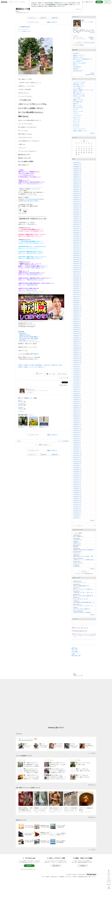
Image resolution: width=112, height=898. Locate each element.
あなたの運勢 (74, 651)
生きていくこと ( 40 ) (78, 111)
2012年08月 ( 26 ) (77, 488)
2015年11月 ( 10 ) (77, 413)
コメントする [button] (52, 374)
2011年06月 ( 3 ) (77, 516)
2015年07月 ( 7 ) (77, 420)
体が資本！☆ (21, 407)
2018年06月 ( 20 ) (77, 352)
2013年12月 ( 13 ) (77, 457)
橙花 (83, 20)
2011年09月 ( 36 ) (77, 510)
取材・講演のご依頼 (76, 655)
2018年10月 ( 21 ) (77, 345)
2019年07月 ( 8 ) (77, 327)
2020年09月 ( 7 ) (77, 300)
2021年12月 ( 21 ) (77, 271)
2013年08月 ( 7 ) (77, 465)
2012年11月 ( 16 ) (77, 483)
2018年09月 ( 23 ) (77, 347)
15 (91, 148)
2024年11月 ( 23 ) (77, 203)
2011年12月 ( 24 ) (77, 504)
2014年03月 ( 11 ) (77, 452)
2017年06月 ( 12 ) (77, 376)
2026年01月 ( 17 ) (77, 176)
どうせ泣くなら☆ (25, 27)
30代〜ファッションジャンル (25, 739)
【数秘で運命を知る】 (32, 285)
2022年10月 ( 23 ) (77, 251)
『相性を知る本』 (22, 333)
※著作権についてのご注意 (78, 675)
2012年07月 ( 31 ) (77, 490)
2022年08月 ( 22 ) (77, 255)
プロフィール (84, 22)
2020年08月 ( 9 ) (77, 302)
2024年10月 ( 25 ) (77, 205)
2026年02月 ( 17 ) (77, 174)
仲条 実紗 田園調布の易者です (81, 585)
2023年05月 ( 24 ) (77, 238)
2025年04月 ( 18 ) (77, 193)
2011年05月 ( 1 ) (77, 518)
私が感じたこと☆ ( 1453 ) (79, 95)
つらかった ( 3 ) (76, 119)
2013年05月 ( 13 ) (77, 471)
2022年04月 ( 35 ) (77, 263)
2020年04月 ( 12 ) (77, 310)
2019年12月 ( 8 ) (77, 317)
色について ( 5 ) (76, 121)
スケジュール (74, 650)
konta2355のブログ (77, 539)
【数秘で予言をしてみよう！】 (34, 258)
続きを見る (92, 32)
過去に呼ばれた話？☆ (78, 70)
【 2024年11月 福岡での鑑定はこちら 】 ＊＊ (36, 267)
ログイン (107, 2)
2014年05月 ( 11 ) (77, 448)
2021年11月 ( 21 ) (77, 273)
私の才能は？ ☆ (76, 53)
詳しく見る (56, 865)
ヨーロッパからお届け (75, 760)
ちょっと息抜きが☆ (77, 61)
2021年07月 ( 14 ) (77, 281)
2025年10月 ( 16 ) (77, 182)
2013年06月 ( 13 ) (77, 469)
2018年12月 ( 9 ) (77, 341)
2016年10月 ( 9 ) (77, 391)
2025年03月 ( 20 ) (77, 195)
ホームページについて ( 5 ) (79, 128)
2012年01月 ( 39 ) (77, 502)
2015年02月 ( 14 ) (77, 430)
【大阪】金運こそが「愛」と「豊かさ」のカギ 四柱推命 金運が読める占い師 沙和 (84, 592)
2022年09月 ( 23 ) (77, 253)
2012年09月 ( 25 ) (77, 486)
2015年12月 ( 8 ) (77, 411)
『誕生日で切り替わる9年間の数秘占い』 (29, 336)
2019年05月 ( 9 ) (77, 331)
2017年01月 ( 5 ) (77, 385)
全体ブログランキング (77, 37)
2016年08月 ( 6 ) (77, 395)
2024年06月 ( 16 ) (77, 213)
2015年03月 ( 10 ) (77, 428)
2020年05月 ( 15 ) (77, 308)
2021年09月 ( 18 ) (77, 277)
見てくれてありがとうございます (80, 599)
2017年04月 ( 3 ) (77, 380)
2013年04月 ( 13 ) (77, 473)
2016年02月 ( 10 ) (77, 407)
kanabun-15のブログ (78, 563)
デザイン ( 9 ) (76, 123)
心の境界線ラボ (76, 566)
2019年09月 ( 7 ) (77, 323)
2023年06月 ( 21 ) (77, 236)
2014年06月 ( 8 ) (77, 446)
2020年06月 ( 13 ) (77, 306)
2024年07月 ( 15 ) (77, 211)
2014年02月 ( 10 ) (77, 453)
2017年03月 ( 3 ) (77, 382)
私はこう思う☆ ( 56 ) (78, 107)
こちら (34, 324)
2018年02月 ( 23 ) (77, 360)
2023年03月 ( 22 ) (77, 242)
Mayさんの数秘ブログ (78, 536)
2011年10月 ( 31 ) (77, 508)
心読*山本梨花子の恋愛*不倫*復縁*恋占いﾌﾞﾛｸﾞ (83, 602)
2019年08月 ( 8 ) (77, 325)
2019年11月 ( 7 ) (76, 319)
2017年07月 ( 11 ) (77, 374)
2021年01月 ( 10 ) (77, 292)
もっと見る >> (21, 411)
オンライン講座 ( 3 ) (77, 88)
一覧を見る (92, 73)
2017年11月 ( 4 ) (77, 366)
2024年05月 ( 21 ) (77, 214)
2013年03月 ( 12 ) (77, 475)
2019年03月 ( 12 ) (77, 335)
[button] (109, 887)
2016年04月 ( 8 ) (77, 403)
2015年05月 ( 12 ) (77, 424)
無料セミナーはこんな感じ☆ (79, 63)
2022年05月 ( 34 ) (77, 261)
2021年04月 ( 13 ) (77, 286)
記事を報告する (64, 385)
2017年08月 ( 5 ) (77, 372)
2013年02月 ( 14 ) (77, 477)
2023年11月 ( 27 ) (77, 226)
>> (87, 141)
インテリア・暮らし (49, 760)
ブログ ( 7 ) (75, 113)
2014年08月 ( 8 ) (77, 442)
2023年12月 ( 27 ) (77, 224)
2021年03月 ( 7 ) (77, 288)
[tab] (25, 739)
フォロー (30, 392)
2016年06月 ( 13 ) (77, 399)
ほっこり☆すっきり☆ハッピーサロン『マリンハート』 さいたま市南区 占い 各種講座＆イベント (84, 605)
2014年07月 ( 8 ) (77, 444)
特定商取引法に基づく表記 (85, 876)
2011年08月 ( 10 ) (77, 512)
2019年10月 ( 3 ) (77, 321)
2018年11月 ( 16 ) (77, 343)
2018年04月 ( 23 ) (77, 356)
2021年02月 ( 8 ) (77, 290)
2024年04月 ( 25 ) (77, 216)
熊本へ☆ (20, 400)
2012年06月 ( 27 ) (77, 492)
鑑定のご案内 (74, 648)
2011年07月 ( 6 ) (77, 514)
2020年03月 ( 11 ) (77, 312)
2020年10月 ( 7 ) (77, 298)
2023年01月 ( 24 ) (77, 246)
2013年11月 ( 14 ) (77, 459)
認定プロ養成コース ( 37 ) (79, 94)
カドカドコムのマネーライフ (79, 582)
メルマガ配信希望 (35, 357)
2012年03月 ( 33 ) (77, 498)
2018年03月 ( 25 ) (77, 358)
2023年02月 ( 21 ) (77, 244)
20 (86, 150)
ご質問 (73, 654)
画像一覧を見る (91, 74)
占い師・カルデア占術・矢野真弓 (81, 609)
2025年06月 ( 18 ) (77, 189)
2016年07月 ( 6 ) (77, 397)
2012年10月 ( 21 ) (77, 484)
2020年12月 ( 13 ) (77, 294)
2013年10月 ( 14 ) (77, 461)
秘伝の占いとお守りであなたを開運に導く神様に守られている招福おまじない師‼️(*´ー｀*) (84, 595)
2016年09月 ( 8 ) (77, 393)
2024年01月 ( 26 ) (77, 222)
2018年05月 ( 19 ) (77, 354)
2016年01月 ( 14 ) (77, 409)
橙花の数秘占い (32, 326)
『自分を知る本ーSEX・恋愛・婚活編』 (28, 338)
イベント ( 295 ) (76, 97)
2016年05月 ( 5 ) (77, 401)
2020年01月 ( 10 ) (77, 316)
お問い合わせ (54, 876)
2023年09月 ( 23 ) (77, 230)
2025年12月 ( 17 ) (77, 178)
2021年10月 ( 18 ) (77, 275)
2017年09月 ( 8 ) (77, 370)
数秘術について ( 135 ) (78, 99)
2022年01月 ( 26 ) (77, 269)
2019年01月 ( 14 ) (77, 339)
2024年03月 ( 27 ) (77, 218)
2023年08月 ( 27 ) (77, 232)
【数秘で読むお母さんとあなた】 (35, 279)
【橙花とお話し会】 (31, 290)
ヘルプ (94, 876)
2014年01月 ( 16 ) (77, 455)
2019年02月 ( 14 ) (77, 337)
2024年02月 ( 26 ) (77, 220)
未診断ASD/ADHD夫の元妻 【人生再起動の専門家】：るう (84, 549)
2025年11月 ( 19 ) (77, 180)
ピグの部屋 (90, 22)
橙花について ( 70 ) (77, 105)
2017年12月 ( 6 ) (77, 364)
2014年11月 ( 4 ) (77, 436)
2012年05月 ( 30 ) (77, 494)
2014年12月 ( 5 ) (77, 434)
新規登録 (99, 2)
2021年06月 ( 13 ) (77, 282)
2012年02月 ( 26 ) (77, 500)
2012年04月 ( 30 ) (77, 496)
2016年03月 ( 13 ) (77, 405)
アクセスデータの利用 (71, 876)
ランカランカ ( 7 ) (77, 115)
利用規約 (62, 876)
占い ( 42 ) (75, 109)
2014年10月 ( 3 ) (77, 438)
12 (84, 148)
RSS (76, 674)
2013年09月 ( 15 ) (77, 463)
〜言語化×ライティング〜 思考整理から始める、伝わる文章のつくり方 (84, 559)
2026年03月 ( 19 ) (77, 172)
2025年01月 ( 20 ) (77, 199)
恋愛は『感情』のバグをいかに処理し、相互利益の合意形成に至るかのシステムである (84, 556)
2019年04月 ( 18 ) (77, 333)
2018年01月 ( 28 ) (77, 362)
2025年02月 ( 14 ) (77, 197)
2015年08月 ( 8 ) (77, 418)
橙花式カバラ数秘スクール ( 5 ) (80, 130)
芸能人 (35, 739)
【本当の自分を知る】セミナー (34, 183)
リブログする (63, 374)
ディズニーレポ (21, 760)
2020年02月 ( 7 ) (77, 314)
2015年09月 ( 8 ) (77, 416)
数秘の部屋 (75, 546)
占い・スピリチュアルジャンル (79, 38)
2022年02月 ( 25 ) (77, 267)
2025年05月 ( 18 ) (77, 191)
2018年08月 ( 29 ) (77, 349)
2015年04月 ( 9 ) (77, 426)
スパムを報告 (46, 876)
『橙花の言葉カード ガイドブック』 (27, 340)
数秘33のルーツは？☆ (78, 57)
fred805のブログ (77, 543)
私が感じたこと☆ (26, 31)
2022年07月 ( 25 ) (77, 257)
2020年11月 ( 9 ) (77, 296)
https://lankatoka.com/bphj (36, 199)
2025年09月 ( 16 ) (77, 183)
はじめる (29, 865)
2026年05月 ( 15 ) (77, 168)
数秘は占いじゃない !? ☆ (78, 55)
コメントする (44, 444)
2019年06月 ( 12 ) (77, 329)
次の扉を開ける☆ (22, 404)
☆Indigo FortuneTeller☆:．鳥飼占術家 (82, 612)
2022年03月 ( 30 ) (77, 265)
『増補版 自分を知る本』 (24, 335)
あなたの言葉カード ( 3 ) (78, 86)
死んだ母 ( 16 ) (76, 125)
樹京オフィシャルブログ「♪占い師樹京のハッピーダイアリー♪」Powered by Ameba (84, 589)
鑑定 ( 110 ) (75, 103)
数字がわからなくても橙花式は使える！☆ (82, 59)
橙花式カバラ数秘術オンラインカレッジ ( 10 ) (83, 90)
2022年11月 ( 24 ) (77, 249)
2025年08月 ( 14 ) (77, 185)
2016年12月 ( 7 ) (77, 387)
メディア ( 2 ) (76, 127)
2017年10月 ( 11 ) (77, 368)
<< (80, 141)
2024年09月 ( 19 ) (77, 207)
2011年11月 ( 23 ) (77, 506)
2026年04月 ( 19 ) (77, 170)
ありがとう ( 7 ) (76, 117)
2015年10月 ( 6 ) (77, 415)
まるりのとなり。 (77, 553)
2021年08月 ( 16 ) (77, 279)
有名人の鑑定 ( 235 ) (77, 101)
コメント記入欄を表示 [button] (64, 441)
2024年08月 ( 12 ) (77, 209)
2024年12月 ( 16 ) (77, 201)
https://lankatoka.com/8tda (30, 201)
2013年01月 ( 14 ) (77, 479)
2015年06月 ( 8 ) (77, 422)
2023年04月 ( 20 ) (77, 240)
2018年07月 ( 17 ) (77, 350)
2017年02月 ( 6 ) (77, 384)
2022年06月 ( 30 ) (77, 259)
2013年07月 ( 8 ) (77, 467)
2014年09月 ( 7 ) (77, 440)
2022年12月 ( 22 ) (77, 248)
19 (84, 150)
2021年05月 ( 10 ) (77, 284)
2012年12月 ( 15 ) (77, 481)
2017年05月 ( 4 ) (77, 378)
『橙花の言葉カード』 (32, 224)
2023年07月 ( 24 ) (77, 234)
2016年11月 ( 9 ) (76, 389)
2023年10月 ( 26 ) (77, 228)
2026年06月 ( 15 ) (77, 166)
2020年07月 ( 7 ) (77, 304)
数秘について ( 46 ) (77, 92)
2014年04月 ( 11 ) (77, 450)
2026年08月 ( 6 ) (77, 162)
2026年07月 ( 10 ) (77, 164)
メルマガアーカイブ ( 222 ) (79, 82)
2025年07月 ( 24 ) (77, 187)
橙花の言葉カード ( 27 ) (78, 84)
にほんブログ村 (22, 213)
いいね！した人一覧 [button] (63, 377)
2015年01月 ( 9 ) (77, 432)
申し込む (83, 865)
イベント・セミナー (76, 653)
